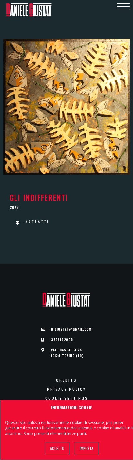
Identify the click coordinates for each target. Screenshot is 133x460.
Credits (66, 380)
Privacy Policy (66, 389)
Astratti (38, 221)
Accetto (57, 448)
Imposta (86, 448)
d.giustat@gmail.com (71, 329)
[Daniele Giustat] (29, 9)
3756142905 (62, 339)
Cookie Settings (66, 398)
